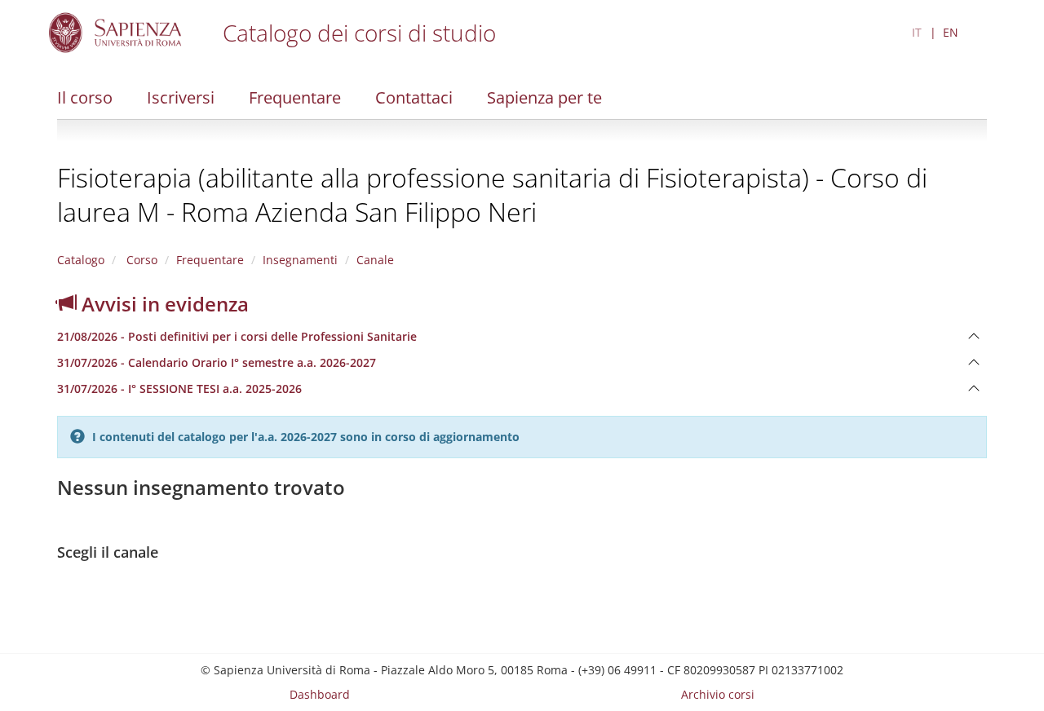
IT (917, 32)
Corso (140, 259)
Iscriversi (181, 97)
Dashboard (320, 694)
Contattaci (414, 97)
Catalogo (80, 259)
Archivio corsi (717, 694)
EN (950, 32)
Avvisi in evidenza (163, 303)
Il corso (85, 97)
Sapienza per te (544, 97)
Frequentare (295, 97)
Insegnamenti (300, 259)
